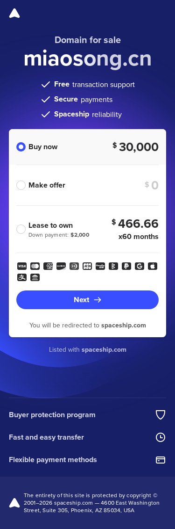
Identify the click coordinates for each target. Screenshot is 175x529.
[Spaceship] (14, 13)
